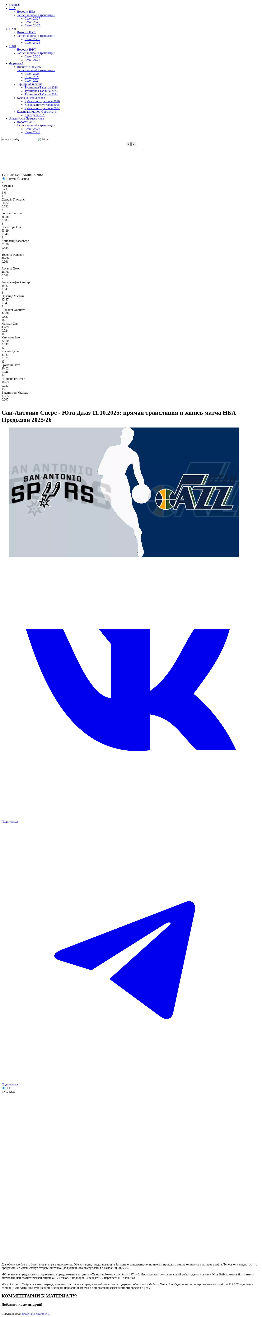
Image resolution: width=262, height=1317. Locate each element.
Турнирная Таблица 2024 (41, 94)
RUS (12, 1091)
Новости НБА (26, 11)
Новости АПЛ (26, 122)
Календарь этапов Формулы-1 (36, 111)
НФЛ (12, 46)
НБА (12, 8)
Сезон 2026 (32, 73)
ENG (5, 1091)
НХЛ (12, 28)
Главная (14, 4)
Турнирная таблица (29, 84)
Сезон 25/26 (32, 22)
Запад (25, 178)
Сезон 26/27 (32, 18)
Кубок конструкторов (31, 97)
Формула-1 (16, 63)
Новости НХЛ (26, 32)
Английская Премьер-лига (26, 118)
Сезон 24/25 (32, 25)
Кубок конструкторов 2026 (42, 101)
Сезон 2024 (32, 80)
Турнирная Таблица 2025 (41, 91)
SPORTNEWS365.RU (35, 1313)
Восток (11, 178)
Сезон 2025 (32, 77)
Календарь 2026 (35, 115)
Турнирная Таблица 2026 (41, 87)
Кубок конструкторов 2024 (42, 108)
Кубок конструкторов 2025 (42, 104)
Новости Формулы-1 (30, 66)
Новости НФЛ (26, 49)
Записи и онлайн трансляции (36, 15)
